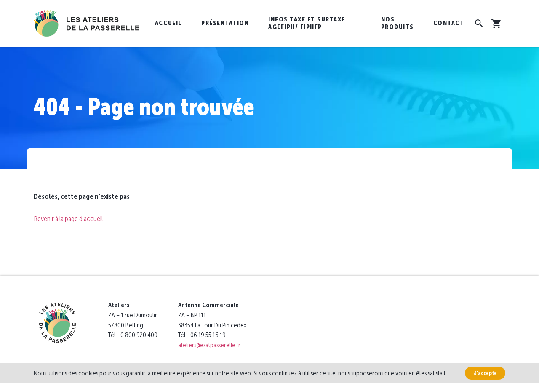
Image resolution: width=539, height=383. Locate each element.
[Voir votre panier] (498, 23)
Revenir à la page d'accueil (68, 218)
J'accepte (485, 373)
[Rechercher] (479, 23)
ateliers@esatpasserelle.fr (209, 345)
